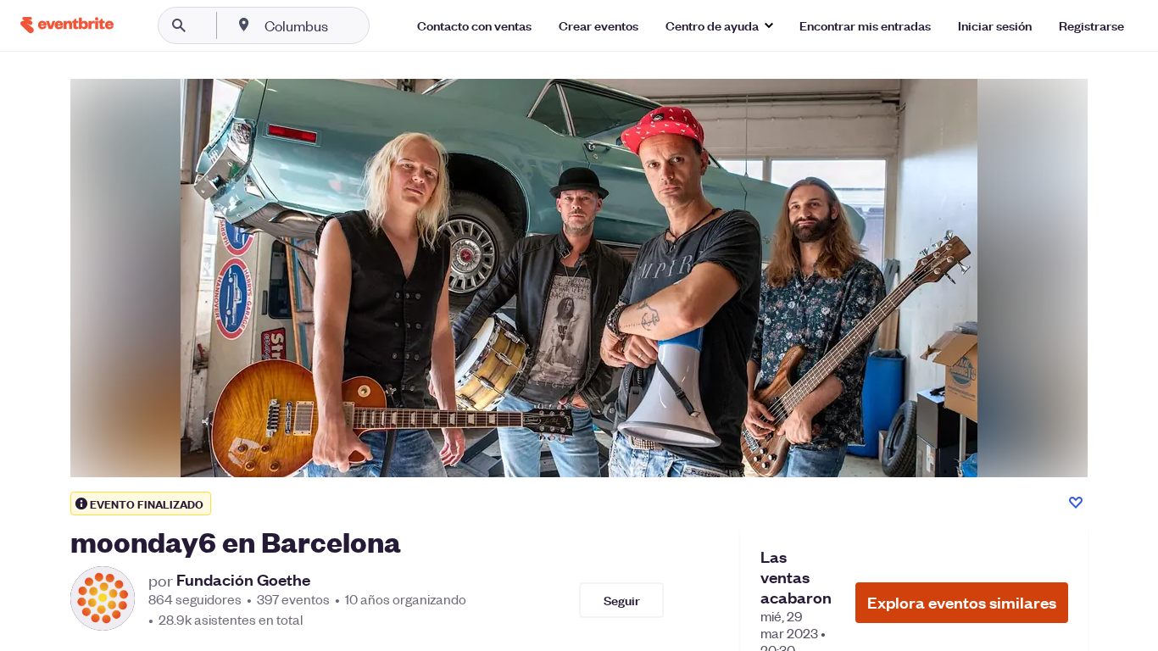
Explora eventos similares (961, 602)
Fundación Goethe (243, 579)
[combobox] (350, 25)
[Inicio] (67, 25)
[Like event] (1076, 503)
